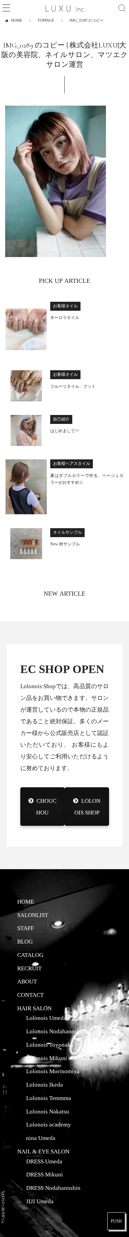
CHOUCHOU (46, 806)
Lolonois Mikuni (46, 1058)
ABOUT (27, 981)
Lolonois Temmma (48, 1098)
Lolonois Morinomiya (52, 1071)
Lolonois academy (48, 1124)
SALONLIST (32, 915)
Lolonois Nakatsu (47, 1111)
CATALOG (30, 955)
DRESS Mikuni (44, 1174)
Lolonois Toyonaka (49, 1044)
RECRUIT (29, 968)
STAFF (25, 928)
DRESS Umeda (44, 1161)
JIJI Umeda (40, 1201)
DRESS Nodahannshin (53, 1188)
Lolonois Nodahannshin (55, 1031)
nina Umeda (40, 1138)
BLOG (25, 941)
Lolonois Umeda (46, 1018)
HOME (25, 901)
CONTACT (30, 995)
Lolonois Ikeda (44, 1084)
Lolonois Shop (87, 806)
